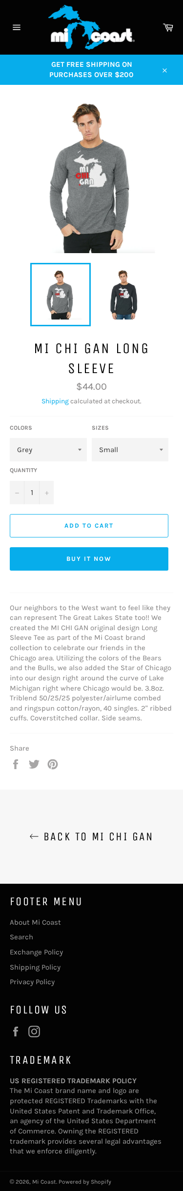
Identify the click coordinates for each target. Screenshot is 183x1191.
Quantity (23, 470)
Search (21, 937)
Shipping (55, 401)
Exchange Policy (36, 952)
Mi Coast (44, 1181)
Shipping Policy (35, 967)
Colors (21, 427)
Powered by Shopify (85, 1181)
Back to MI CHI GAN (96, 836)
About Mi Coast (35, 922)
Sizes (100, 427)
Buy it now (89, 558)
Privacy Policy (32, 981)
